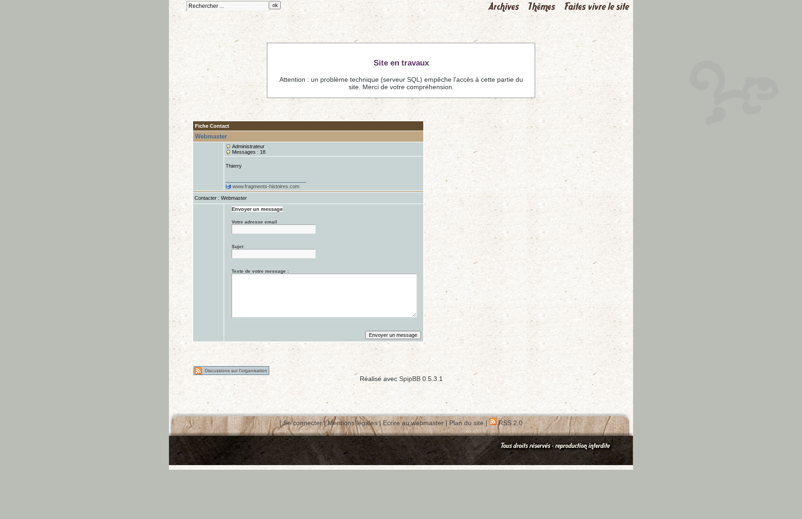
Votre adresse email (254, 221)
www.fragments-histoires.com (266, 186)
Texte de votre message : (260, 271)
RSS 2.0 (510, 423)
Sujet (237, 246)
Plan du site (466, 423)
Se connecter (302, 423)
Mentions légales (352, 423)
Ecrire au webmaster (413, 423)
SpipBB (409, 378)
